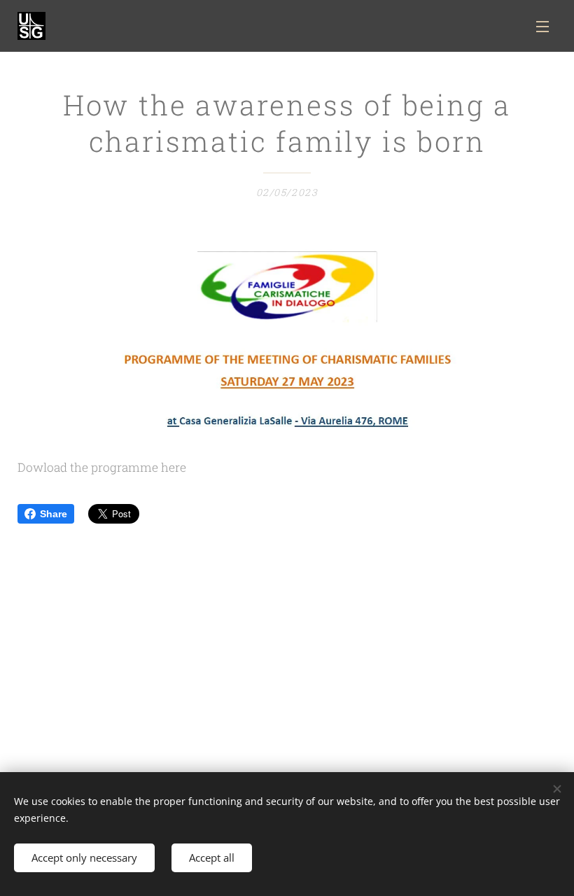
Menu (542, 26)
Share (53, 513)
